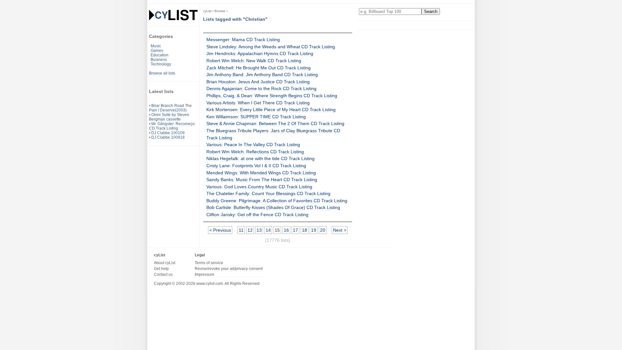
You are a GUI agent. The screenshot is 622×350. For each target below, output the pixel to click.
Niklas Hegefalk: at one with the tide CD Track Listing (260, 158)
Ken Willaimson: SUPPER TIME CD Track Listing (256, 116)
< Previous (220, 230)
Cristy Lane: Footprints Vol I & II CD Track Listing (256, 165)
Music (156, 46)
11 (241, 230)
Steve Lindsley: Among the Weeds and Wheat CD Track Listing (270, 46)
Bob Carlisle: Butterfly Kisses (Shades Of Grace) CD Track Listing (273, 207)
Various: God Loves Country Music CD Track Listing (259, 186)
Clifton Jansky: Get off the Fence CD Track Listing (257, 214)
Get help (161, 268)
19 (313, 230)
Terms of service (209, 263)
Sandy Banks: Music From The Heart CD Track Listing (261, 179)
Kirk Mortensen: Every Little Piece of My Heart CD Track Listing (271, 109)
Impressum (204, 274)
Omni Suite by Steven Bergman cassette (169, 117)
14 (268, 230)
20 (322, 230)
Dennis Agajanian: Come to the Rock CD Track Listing (261, 88)
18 (304, 230)
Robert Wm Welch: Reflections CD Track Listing (255, 151)
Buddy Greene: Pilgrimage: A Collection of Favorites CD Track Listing (276, 200)
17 (295, 230)
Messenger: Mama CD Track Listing (243, 39)
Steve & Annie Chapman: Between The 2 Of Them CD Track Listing (275, 123)
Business (159, 59)
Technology (161, 64)
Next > (339, 230)
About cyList (164, 263)
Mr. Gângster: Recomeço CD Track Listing (172, 126)
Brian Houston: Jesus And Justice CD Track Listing (258, 81)
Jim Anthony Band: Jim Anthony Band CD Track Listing (262, 74)
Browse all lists (162, 73)
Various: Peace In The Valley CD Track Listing (253, 144)
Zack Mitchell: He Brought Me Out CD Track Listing (258, 67)
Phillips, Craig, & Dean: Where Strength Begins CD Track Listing (271, 95)
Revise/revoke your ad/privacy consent (229, 268)
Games (157, 50)
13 (259, 230)
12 (250, 230)
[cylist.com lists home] (173, 15)
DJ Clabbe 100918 (168, 137)
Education (159, 55)
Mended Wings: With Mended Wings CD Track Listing (261, 172)
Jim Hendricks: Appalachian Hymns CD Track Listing (259, 53)
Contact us (163, 274)
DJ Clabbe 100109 (168, 133)
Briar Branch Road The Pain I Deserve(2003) (170, 107)
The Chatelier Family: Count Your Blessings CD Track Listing (268, 193)
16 (286, 230)
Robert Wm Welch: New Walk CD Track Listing (253, 60)
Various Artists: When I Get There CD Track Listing (258, 102)
